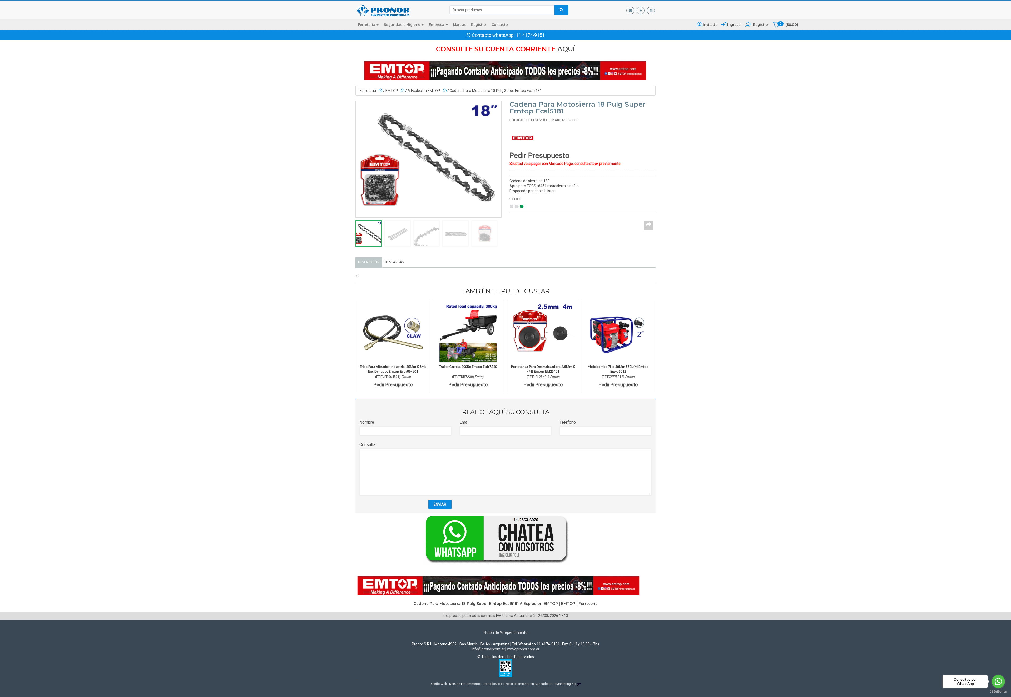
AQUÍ (566, 49)
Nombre (366, 422)
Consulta (367, 444)
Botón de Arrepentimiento (505, 632)
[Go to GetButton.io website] (998, 691)
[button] (630, 10)
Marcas (459, 25)
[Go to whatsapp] (998, 681)
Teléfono (567, 422)
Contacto (500, 25)
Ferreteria (367, 25)
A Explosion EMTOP (424, 90)
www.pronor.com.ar (523, 649)
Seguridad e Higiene (402, 25)
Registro (760, 25)
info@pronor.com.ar (488, 649)
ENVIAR (440, 504)
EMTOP (391, 90)
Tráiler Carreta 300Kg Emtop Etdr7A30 (468, 367)
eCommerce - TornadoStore (483, 684)
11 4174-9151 (530, 35)
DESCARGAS (394, 262)
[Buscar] (561, 10)
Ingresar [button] (734, 25)
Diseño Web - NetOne (445, 684)
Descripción (369, 262)
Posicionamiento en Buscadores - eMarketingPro (540, 684)
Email (464, 422)
